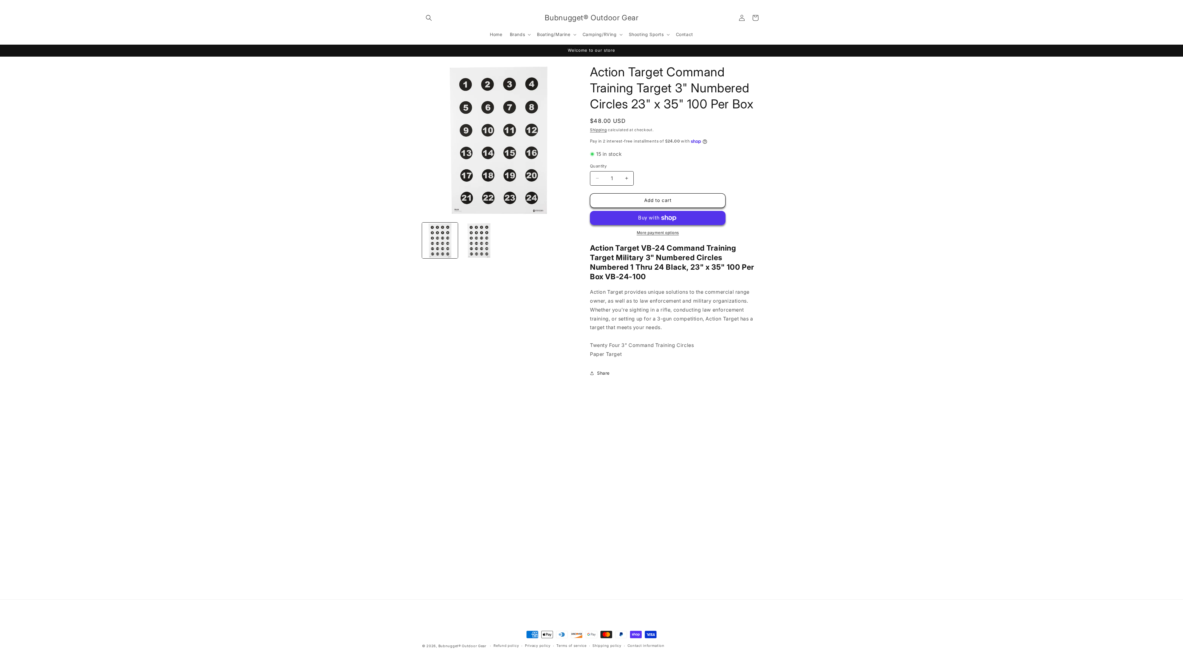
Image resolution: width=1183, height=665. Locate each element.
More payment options (658, 232)
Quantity (598, 165)
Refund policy (506, 645)
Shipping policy (606, 645)
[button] (429, 18)
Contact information (646, 645)
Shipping (598, 129)
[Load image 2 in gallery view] (479, 240)
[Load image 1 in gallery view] (440, 240)
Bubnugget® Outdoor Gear (462, 646)
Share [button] (603, 373)
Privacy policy (538, 645)
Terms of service (571, 645)
